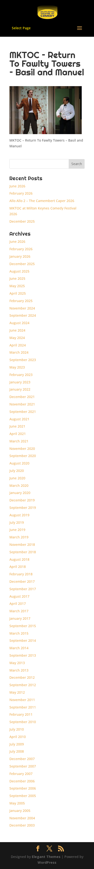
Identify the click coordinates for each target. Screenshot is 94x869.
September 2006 (22, 788)
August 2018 (19, 559)
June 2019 (17, 529)
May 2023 (17, 367)
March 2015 (18, 633)
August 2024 (19, 323)
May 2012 (17, 692)
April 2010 (17, 736)
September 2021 (22, 411)
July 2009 (16, 744)
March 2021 (18, 441)
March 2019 (18, 537)
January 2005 (19, 810)
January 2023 (19, 382)
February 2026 (21, 193)
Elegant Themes (46, 856)
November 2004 (22, 818)
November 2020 (22, 448)
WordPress (47, 862)
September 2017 (22, 589)
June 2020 (17, 478)
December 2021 (22, 396)
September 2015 (22, 626)
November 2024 (22, 308)
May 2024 (17, 337)
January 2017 (19, 618)
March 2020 (18, 485)
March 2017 (18, 611)
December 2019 (22, 500)
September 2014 (22, 640)
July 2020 (16, 470)
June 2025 (17, 278)
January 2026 (19, 256)
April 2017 (17, 603)
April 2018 (17, 566)
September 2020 (22, 455)
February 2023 (21, 374)
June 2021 (17, 426)
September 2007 (22, 766)
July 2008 (16, 751)
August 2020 (19, 463)
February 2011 (21, 714)
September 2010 (22, 722)
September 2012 (22, 685)
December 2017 (22, 581)
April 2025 (17, 293)
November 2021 (22, 404)
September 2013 (22, 655)
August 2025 (19, 271)
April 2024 (17, 345)
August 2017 (19, 596)
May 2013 (17, 663)
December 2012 (22, 677)
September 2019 (22, 507)
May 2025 (17, 286)
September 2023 (22, 359)
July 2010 (16, 729)
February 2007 (21, 773)
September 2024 (22, 315)
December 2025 (22, 221)
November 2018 (22, 544)
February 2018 (21, 574)
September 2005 (22, 795)
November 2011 (22, 699)
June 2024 (17, 330)
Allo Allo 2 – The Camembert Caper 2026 (41, 200)
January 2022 (19, 389)
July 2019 (16, 522)
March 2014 (18, 648)
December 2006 (22, 781)
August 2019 (19, 515)
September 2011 (22, 707)
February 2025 (21, 300)
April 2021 (17, 433)
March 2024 (18, 352)
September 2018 (22, 552)
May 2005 (17, 803)
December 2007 (22, 758)
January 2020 (19, 492)
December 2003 (22, 825)
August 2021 (19, 419)
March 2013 (18, 670)
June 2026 (17, 186)
